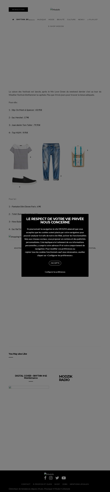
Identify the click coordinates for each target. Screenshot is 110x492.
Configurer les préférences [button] (55, 272)
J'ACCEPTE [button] (55, 263)
